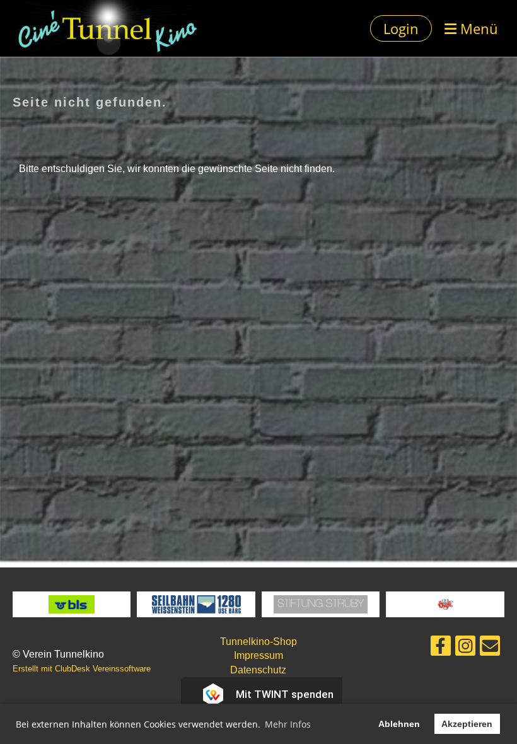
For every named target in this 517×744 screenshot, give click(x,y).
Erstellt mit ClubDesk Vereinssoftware (82, 668)
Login (401, 28)
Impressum (258, 655)
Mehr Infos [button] (288, 724)
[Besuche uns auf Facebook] (441, 648)
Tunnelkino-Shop (258, 641)
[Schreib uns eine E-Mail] (490, 648)
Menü (477, 28)
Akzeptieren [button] (466, 724)
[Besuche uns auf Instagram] (465, 648)
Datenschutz (258, 670)
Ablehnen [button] (399, 724)
